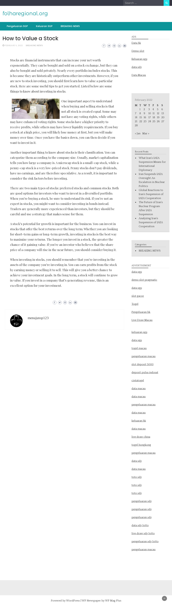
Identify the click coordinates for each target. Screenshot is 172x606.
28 (136, 125)
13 (162, 113)
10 (149, 113)
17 (149, 117)
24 (149, 121)
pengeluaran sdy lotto (145, 541)
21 (136, 121)
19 (158, 117)
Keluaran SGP (44, 26)
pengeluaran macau (144, 549)
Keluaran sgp (139, 59)
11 (154, 113)
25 (154, 121)
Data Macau (139, 75)
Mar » (145, 133)
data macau (139, 412)
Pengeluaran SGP (17, 26)
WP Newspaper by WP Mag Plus (101, 600)
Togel (135, 304)
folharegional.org (25, 13)
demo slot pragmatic (144, 279)
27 (162, 121)
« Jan (137, 133)
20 (162, 117)
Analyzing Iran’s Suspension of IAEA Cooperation (151, 222)
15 (140, 117)
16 (145, 117)
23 (145, 121)
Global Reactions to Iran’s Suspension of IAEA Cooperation (151, 194)
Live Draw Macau (142, 320)
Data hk (136, 42)
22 (140, 121)
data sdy (137, 67)
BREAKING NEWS (70, 26)
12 (158, 113)
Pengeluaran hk (141, 312)
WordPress (73, 600)
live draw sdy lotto (143, 533)
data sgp (137, 271)
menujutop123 (38, 318)
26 (158, 121)
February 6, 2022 (14, 45)
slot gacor (138, 295)
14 (136, 117)
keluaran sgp (139, 332)
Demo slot (138, 50)
